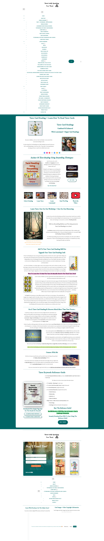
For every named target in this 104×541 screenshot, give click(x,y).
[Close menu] (42, 12)
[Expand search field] (71, 61)
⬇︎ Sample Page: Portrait (32, 413)
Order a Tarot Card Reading (40, 357)
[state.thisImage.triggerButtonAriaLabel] (55, 496)
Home (43, 16)
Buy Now (63, 422)
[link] (80, 61)
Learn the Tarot (28, 362)
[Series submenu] (44, 61)
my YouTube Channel (37, 364)
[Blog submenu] (44, 43)
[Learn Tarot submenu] (46, 29)
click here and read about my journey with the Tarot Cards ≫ (62, 367)
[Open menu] (24, 9)
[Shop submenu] (44, 88)
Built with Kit (29, 472)
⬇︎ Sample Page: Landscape (33, 416)
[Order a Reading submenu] (47, 20)
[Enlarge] (74, 138)
